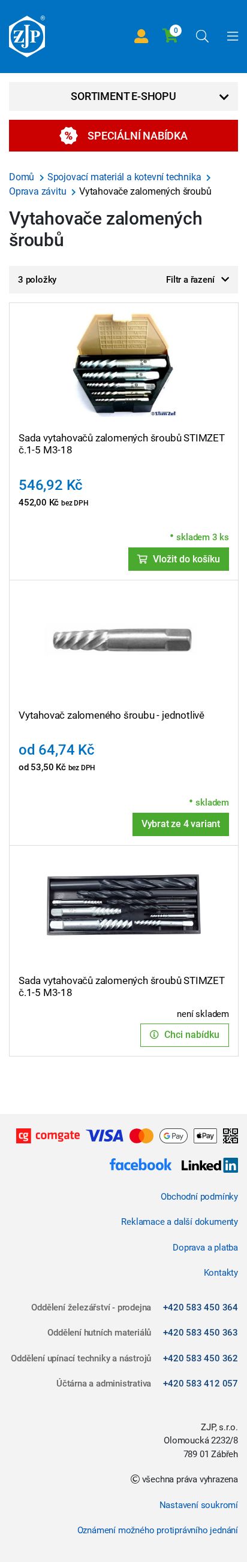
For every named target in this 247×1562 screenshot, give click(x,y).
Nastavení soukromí (198, 1505)
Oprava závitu (38, 191)
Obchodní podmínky (199, 1196)
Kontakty (221, 1272)
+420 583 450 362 (200, 1358)
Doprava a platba (205, 1247)
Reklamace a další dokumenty (179, 1221)
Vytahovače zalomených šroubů (145, 191)
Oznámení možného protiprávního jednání (157, 1530)
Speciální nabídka (138, 135)
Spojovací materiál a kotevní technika (125, 177)
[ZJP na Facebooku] (140, 1166)
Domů (23, 177)
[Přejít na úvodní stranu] (27, 36)
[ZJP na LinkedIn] (205, 1166)
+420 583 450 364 (200, 1307)
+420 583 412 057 (200, 1383)
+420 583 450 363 (200, 1332)
